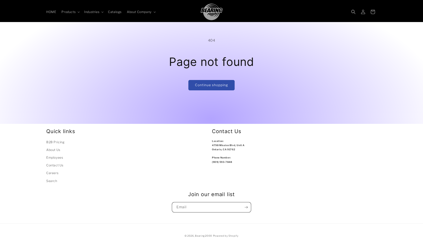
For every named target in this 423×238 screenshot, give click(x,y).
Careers (52, 173)
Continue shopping (211, 85)
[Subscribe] (246, 207)
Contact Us (54, 165)
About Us (53, 150)
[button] (70, 12)
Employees (54, 157)
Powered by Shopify (226, 235)
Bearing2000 (203, 235)
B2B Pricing (55, 142)
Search (51, 181)
